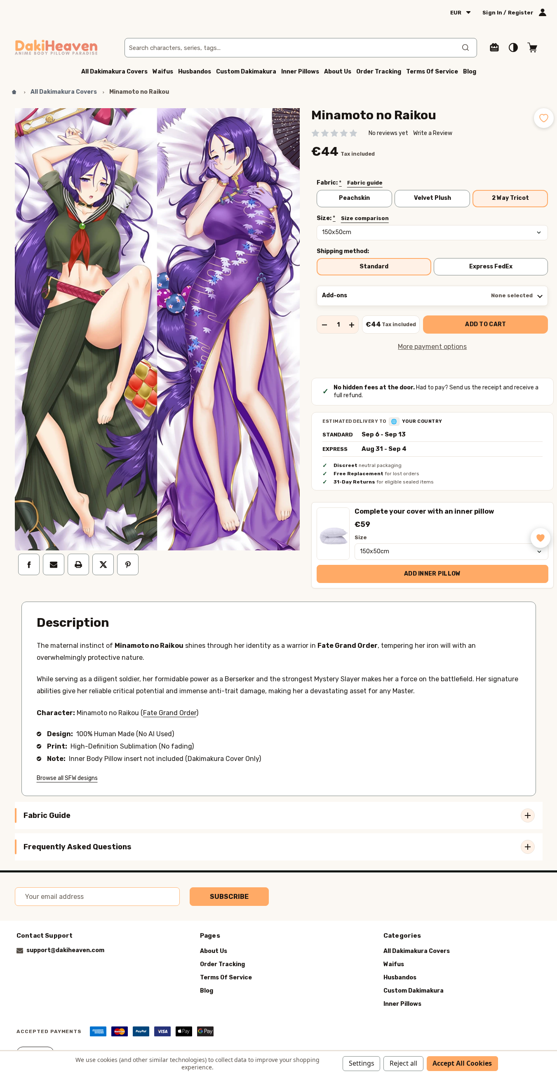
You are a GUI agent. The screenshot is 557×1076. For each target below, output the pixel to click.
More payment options (432, 347)
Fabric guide (365, 183)
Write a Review (432, 133)
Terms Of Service (432, 71)
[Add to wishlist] (544, 118)
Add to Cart (485, 324)
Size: (353, 218)
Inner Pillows (300, 71)
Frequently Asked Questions (78, 846)
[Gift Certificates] (494, 47)
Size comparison (365, 218)
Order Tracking (378, 71)
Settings (361, 1063)
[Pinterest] (128, 564)
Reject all (403, 1063)
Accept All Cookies (462, 1063)
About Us (337, 71)
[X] (103, 564)
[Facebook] (29, 564)
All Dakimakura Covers (114, 71)
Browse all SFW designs (67, 778)
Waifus (163, 71)
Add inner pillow (432, 573)
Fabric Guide (47, 815)
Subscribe (229, 897)
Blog (469, 71)
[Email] (53, 564)
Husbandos (194, 71)
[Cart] (532, 47)
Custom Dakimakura (246, 71)
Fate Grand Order (169, 713)
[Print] (78, 564)
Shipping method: (343, 251)
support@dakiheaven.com (65, 950)
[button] (540, 538)
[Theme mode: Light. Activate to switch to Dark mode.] (513, 47)
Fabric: (350, 183)
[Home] (14, 92)
